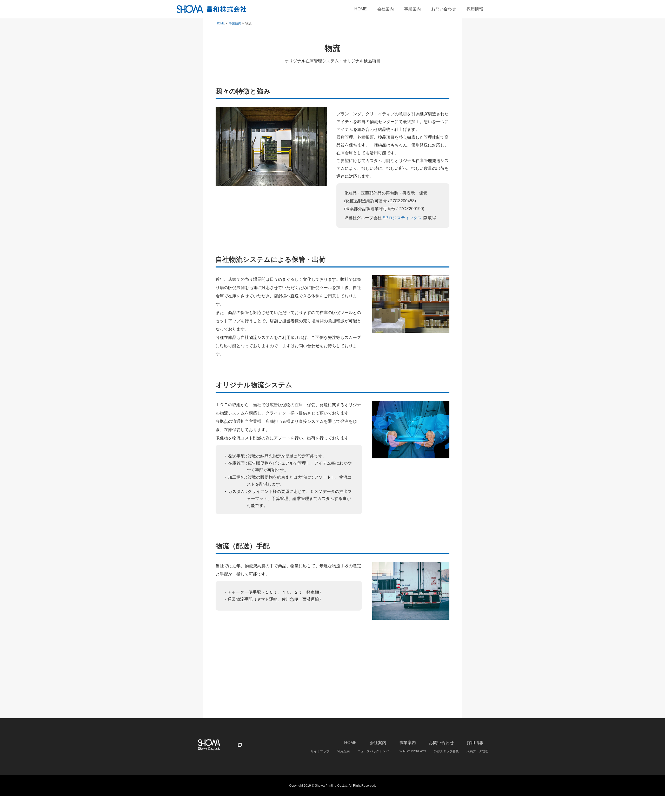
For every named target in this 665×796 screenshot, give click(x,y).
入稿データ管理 (477, 751)
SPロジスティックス (402, 218)
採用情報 (475, 9)
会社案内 (385, 9)
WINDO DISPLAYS (413, 751)
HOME (360, 9)
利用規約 (343, 751)
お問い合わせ (443, 9)
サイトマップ (320, 751)
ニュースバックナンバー (374, 751)
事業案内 (412, 9)
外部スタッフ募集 (446, 751)
